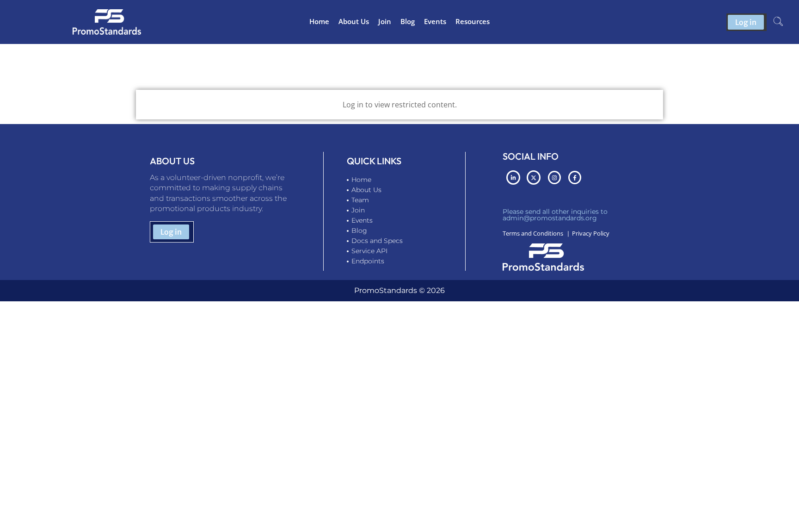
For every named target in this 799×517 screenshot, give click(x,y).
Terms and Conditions (533, 233)
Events (435, 21)
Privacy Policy (590, 233)
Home (319, 21)
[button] (778, 22)
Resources (472, 21)
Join (384, 21)
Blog (407, 21)
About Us (353, 21)
